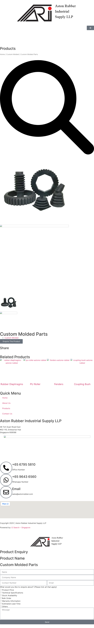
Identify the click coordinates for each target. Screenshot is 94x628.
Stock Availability (9, 595)
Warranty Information (11, 601)
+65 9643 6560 (24, 477)
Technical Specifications (12, 592)
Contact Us (7, 413)
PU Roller (35, 384)
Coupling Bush (82, 384)
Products (6, 408)
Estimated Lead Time (11, 603)
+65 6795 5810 (23, 464)
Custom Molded (12, 54)
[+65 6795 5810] (6, 468)
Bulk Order (6, 598)
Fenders (58, 384)
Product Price (8, 590)
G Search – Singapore (20, 527)
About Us (6, 403)
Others (5, 606)
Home (2, 54)
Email (16, 489)
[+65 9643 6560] (6, 480)
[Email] (6, 492)
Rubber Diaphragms (12, 384)
